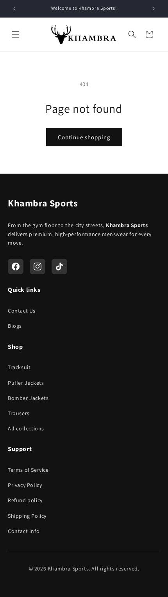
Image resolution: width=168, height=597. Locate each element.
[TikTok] (59, 266)
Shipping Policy (27, 515)
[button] (15, 34)
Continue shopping (84, 137)
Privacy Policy (25, 485)
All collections (26, 428)
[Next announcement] (153, 8)
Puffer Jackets (26, 382)
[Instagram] (37, 266)
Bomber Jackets (28, 398)
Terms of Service (28, 469)
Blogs (15, 325)
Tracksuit (19, 367)
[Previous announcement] (14, 8)
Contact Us (22, 310)
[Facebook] (15, 266)
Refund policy (25, 500)
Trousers (19, 413)
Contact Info (23, 531)
